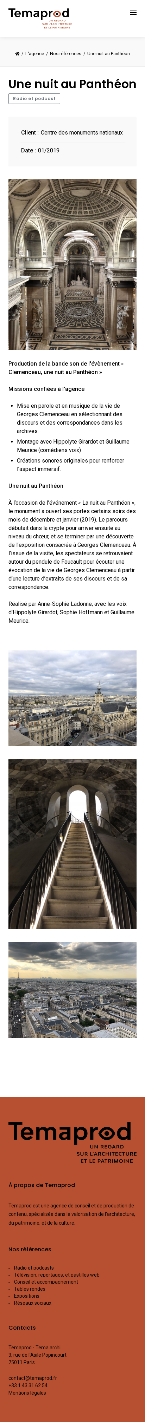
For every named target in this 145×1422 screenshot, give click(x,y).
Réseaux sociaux (32, 1302)
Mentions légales (27, 1393)
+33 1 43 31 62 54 (28, 1385)
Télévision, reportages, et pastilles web (57, 1274)
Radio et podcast (34, 98)
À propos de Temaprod (41, 1185)
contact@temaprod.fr (32, 1378)
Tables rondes (29, 1288)
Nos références (29, 1249)
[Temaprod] (40, 18)
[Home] (17, 54)
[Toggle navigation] (133, 12)
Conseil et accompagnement (46, 1281)
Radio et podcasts (34, 1267)
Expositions (26, 1295)
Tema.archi (48, 1347)
